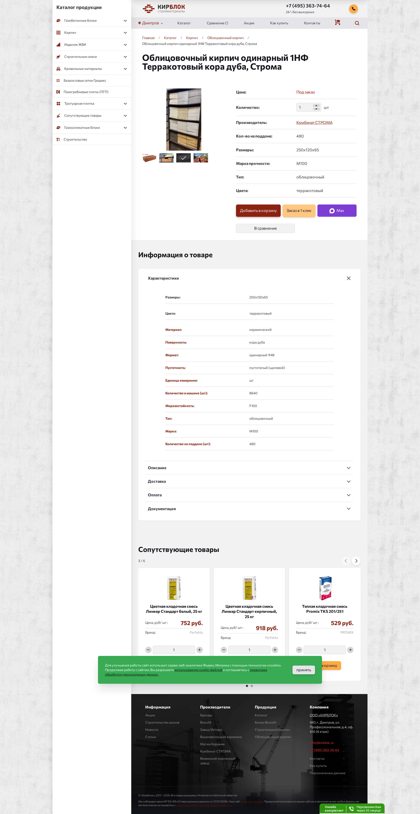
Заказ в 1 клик (299, 210)
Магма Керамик (212, 744)
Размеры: (245, 149)
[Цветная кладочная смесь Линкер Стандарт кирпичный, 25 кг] (249, 586)
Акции (249, 23)
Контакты (312, 23)
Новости (151, 729)
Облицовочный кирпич (273, 737)
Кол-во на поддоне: (254, 136)
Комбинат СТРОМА (314, 122)
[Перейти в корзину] (337, 22)
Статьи (150, 737)
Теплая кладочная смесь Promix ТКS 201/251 (324, 609)
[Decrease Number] (316, 109)
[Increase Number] (316, 105)
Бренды (206, 715)
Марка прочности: (253, 163)
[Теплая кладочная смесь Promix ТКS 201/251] (324, 586)
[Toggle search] (357, 22)
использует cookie (252, 801)
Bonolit (205, 722)
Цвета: (242, 190)
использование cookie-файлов (198, 670)
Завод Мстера (211, 729)
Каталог (184, 23)
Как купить (279, 23)
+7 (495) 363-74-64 (324, 750)
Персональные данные (327, 773)
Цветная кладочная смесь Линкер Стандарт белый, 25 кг (174, 609)
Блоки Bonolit (265, 722)
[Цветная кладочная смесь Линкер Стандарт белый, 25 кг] (174, 586)
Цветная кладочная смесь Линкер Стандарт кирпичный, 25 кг (249, 611)
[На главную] (164, 9)
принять (303, 669)
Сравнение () (217, 23)
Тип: (240, 176)
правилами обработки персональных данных (203, 805)
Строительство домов (162, 722)
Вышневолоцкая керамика (221, 737)
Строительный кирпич (272, 729)
